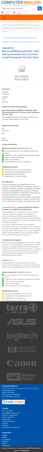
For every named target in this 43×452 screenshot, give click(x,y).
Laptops (4, 435)
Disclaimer (5, 425)
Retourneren (6, 419)
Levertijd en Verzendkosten (11, 427)
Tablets (4, 437)
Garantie (5, 423)
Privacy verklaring (8, 417)
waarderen (17, 169)
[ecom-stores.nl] (13, 402)
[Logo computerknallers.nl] (21, 3)
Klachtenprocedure (8, 421)
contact (15, 228)
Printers (4, 443)
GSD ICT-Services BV (34, 448)
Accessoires (6, 445)
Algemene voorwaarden (10, 415)
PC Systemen (6, 439)
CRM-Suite (25, 450)
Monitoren (5, 441)
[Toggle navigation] (4, 17)
